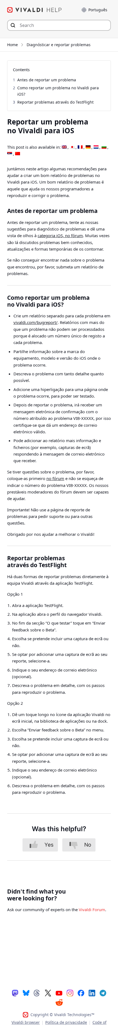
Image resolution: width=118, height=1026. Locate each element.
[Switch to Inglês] (64, 147)
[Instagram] (70, 992)
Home (12, 44)
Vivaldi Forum (92, 909)
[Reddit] (59, 1002)
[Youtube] (59, 992)
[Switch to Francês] (80, 147)
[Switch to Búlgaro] (104, 147)
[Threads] (37, 992)
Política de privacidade (66, 1022)
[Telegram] (103, 992)
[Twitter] (48, 992)
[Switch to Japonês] (72, 147)
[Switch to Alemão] (88, 147)
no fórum (55, 478)
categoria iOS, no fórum (60, 235)
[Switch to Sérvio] (9, 154)
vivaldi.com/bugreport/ (35, 322)
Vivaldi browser (26, 1022)
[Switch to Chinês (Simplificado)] (17, 154)
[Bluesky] (26, 992)
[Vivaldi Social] (15, 992)
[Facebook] (81, 992)
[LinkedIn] (92, 992)
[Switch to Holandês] (96, 147)
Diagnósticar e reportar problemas (59, 44)
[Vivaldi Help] (34, 10)
